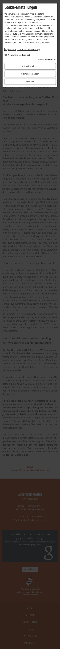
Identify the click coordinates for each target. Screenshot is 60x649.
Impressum (10, 49)
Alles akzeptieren (30, 66)
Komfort (26, 55)
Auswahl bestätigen (30, 74)
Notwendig (13, 55)
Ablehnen (30, 81)
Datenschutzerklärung (28, 49)
